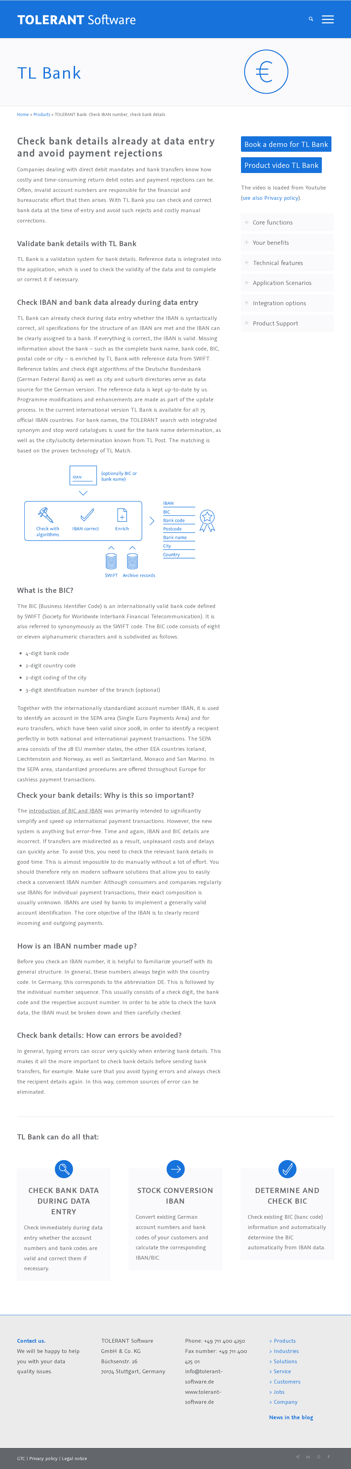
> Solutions (283, 1361)
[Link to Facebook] (329, 1457)
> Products (282, 1340)
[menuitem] (311, 19)
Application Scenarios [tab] (282, 282)
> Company (283, 1401)
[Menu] (325, 19)
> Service (280, 1371)
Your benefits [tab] (271, 242)
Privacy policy (44, 1458)
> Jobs (277, 1392)
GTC (21, 1458)
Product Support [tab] (275, 323)
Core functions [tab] (273, 222)
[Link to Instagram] (318, 1457)
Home (23, 114)
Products (42, 114)
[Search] (311, 19)
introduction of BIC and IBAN (65, 810)
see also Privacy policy (270, 198)
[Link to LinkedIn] (308, 1457)
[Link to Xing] (298, 1457)
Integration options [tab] (279, 303)
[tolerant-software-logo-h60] (76, 19)
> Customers (285, 1381)
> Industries (284, 1351)
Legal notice (74, 1458)
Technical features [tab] (278, 263)
